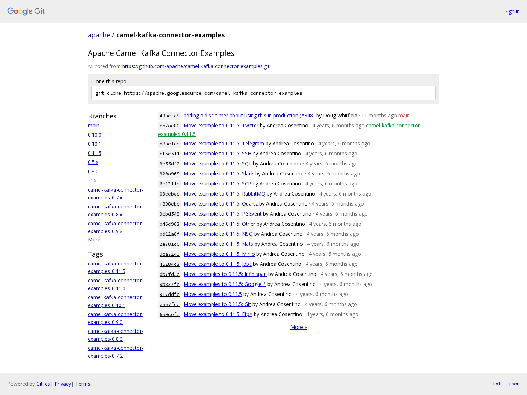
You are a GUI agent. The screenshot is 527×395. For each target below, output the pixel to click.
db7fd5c (170, 274)
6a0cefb (170, 314)
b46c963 (170, 224)
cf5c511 (170, 154)
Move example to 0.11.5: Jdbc (218, 263)
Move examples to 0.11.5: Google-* (225, 284)
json (514, 383)
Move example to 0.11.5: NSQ (218, 233)
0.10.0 (94, 134)
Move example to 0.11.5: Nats (218, 243)
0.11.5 (94, 153)
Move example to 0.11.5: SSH (217, 153)
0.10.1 (94, 143)
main (93, 125)
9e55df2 (170, 164)
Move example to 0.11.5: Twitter (221, 125)
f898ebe (170, 204)
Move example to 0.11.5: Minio (219, 253)
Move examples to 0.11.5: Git (217, 304)
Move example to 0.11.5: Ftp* (218, 314)
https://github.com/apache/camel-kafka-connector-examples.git (196, 66)
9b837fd (170, 284)
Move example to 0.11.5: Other (219, 223)
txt (497, 383)
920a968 (170, 174)
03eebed (170, 194)
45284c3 (170, 264)
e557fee (170, 304)
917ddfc (170, 294)
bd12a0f (170, 234)
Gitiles (43, 383)
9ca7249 (170, 254)
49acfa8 (170, 116)
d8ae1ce (170, 144)
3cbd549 (170, 214)
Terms (82, 383)
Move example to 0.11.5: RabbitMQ (224, 193)
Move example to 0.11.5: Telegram (224, 143)
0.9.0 (93, 171)
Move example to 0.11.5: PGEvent (223, 213)
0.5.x (93, 162)
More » (298, 327)
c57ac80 (170, 126)
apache (99, 34)
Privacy (62, 383)
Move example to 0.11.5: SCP (217, 183)
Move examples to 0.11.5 (213, 294)
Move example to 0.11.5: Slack (219, 173)
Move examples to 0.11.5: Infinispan (225, 274)
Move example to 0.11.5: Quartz (221, 203)
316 (92, 180)
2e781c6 (170, 244)
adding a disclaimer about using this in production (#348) (249, 115)
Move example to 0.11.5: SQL (218, 163)
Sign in (512, 11)
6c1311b (170, 184)
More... (96, 239)
